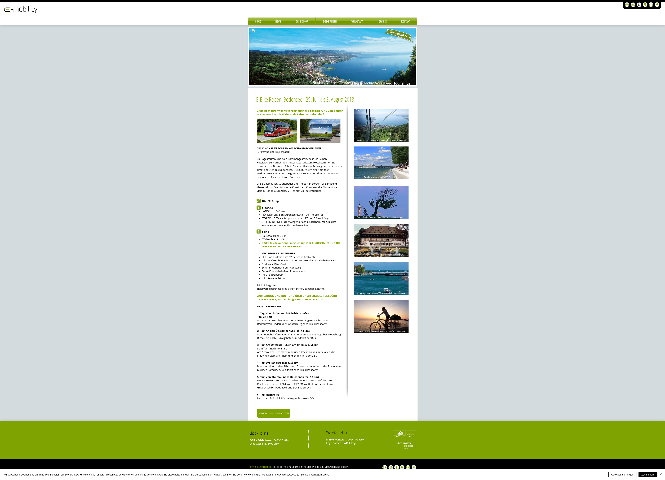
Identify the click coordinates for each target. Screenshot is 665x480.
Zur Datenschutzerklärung (315, 474)
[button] (278, 21)
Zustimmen (647, 474)
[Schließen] (661, 474)
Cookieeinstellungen (622, 474)
